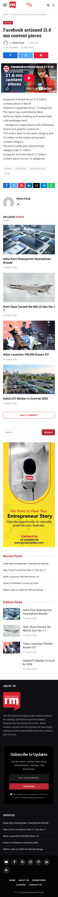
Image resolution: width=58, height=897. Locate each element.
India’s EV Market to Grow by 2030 (25, 398)
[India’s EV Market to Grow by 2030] (29, 379)
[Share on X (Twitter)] (25, 55)
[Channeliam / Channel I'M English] (12, 5)
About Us (24, 880)
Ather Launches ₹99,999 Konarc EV (26, 354)
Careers (21, 884)
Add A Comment (29, 415)
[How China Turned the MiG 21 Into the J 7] (29, 287)
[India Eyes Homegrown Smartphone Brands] (29, 239)
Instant (8, 22)
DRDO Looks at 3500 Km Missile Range (23, 589)
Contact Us (35, 884)
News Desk (18, 42)
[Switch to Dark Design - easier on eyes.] (53, 5)
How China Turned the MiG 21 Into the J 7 (24, 570)
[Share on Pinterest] (41, 55)
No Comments (12, 47)
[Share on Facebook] (10, 55)
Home (5, 14)
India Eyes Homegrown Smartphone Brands (26, 563)
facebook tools (37, 168)
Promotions (38, 880)
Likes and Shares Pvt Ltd (32, 892)
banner (8, 168)
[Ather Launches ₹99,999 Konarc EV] (29, 335)
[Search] (48, 5)
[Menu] (5, 5)
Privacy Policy (27, 797)
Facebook (21, 168)
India (7, 173)
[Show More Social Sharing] (52, 55)
